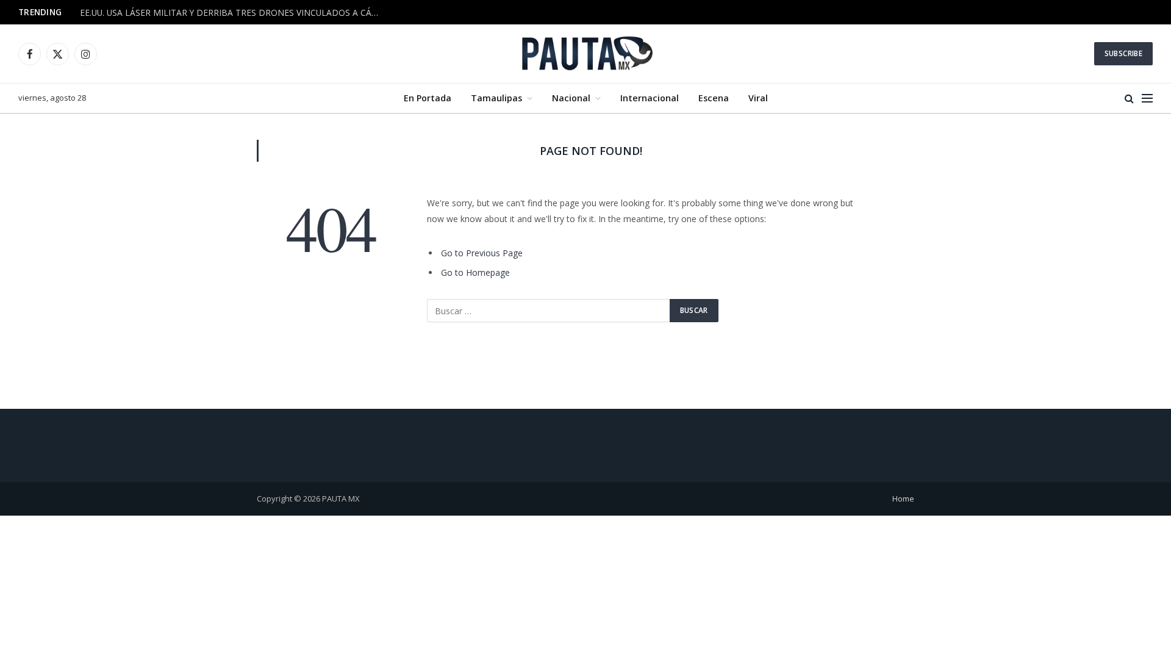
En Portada (427, 98)
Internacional (649, 98)
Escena (713, 98)
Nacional (571, 98)
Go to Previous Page (482, 253)
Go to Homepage (475, 272)
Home (903, 498)
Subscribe (1123, 53)
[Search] (1129, 98)
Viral (758, 98)
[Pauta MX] (585, 53)
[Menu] (1147, 98)
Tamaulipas (496, 98)
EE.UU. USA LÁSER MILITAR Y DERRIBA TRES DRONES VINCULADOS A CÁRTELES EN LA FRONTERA (232, 12)
